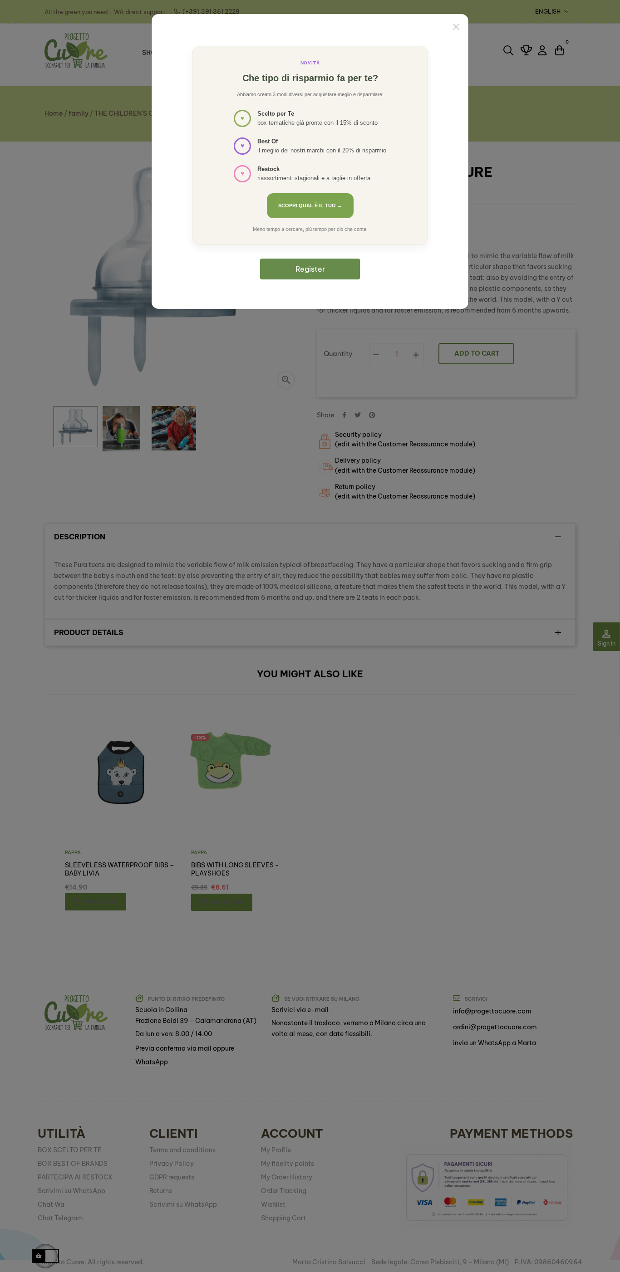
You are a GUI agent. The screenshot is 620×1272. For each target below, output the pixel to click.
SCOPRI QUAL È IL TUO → (310, 205)
